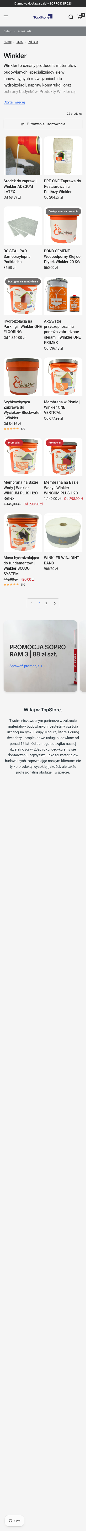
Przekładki (24, 31)
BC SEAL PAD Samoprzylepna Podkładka (17, 256)
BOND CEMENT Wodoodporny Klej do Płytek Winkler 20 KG (62, 256)
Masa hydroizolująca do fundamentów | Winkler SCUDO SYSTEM (21, 566)
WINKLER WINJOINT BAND (61, 560)
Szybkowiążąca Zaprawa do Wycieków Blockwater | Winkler (22, 410)
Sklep (7, 31)
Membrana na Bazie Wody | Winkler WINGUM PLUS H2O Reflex (21, 490)
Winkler (33, 41)
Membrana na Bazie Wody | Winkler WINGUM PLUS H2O (61, 487)
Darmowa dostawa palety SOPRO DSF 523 (43, 3)
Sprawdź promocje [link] (24, 666)
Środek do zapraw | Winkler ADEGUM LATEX (20, 186)
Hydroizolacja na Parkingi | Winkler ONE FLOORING (23, 326)
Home (7, 41)
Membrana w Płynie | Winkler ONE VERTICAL (62, 407)
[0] (78, 17)
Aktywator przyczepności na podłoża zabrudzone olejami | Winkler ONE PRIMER (62, 332)
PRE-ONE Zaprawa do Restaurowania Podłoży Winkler (62, 186)
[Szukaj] (71, 17)
